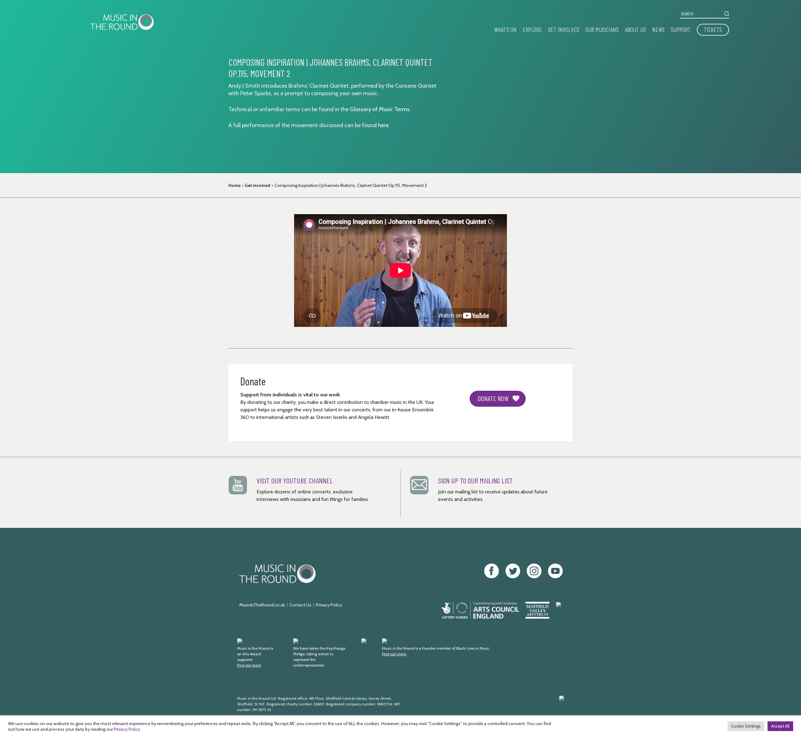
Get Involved (563, 29)
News (658, 29)
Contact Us (300, 604)
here (383, 125)
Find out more (249, 665)
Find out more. (394, 654)
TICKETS (713, 29)
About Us (635, 29)
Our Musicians (602, 29)
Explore (532, 29)
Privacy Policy (329, 604)
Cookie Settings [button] (746, 726)
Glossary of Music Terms (380, 109)
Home (234, 185)
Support (681, 29)
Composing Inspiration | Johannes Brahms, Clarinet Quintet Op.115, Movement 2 (350, 185)
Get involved (257, 185)
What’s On (505, 29)
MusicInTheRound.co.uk (262, 604)
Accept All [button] (780, 726)
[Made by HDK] (498, 707)
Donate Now (492, 398)
